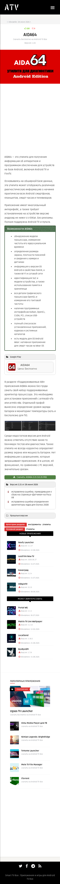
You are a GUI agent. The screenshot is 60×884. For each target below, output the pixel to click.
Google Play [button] (15, 357)
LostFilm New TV (26, 556)
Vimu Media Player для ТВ (34, 723)
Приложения (22, 689)
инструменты (34, 524)
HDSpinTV (22, 584)
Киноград (23, 570)
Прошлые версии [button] (19, 515)
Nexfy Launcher (26, 542)
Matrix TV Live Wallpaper (30, 621)
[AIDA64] (12, 370)
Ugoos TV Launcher (21, 711)
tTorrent (25, 778)
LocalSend (23, 635)
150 (28, 28)
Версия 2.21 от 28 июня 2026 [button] (24, 484)
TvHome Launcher (30, 750)
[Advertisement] (30, 119)
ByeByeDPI (23, 649)
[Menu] (52, 7)
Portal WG (23, 607)
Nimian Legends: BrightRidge (35, 737)
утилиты (47, 524)
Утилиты (30, 529)
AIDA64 (25, 365)
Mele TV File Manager (31, 764)
